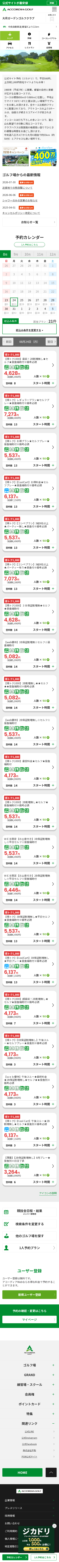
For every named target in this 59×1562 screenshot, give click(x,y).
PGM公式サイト (29, 1456)
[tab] (5, 254)
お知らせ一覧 (29, 222)
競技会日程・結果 (29, 1211)
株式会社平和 (29, 1450)
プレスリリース (13, 1508)
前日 (9, 341)
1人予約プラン (29, 1247)
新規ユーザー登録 (29, 1294)
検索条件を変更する (30, 1224)
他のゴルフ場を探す (30, 1236)
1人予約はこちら (42, 1557)
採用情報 (10, 1515)
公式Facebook (29, 1444)
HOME (22, 1472)
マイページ (29, 1320)
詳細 (52, 2)
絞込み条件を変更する (28, 330)
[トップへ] (51, 1472)
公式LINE (29, 1431)
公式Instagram (29, 1437)
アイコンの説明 (48, 1193)
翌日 (50, 341)
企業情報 (10, 1500)
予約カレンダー (14, 1557)
